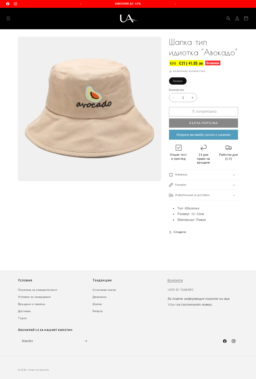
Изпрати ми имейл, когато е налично (204, 135)
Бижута (98, 311)
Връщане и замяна (31, 304)
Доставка (24, 311)
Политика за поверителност (37, 290)
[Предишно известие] (80, 4)
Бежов (180, 82)
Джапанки (99, 297)
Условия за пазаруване (34, 297)
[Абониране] (85, 341)
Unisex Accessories (38, 369)
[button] (8, 18)
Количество (176, 89)
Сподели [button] (180, 232)
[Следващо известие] (175, 4)
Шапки (97, 304)
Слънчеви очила (104, 290)
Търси (22, 318)
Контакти (175, 280)
